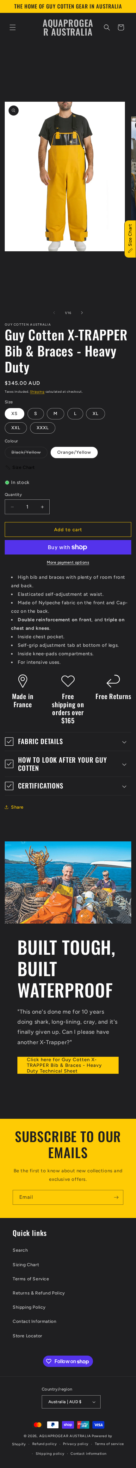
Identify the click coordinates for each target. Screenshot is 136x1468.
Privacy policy (76, 1444)
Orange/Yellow (74, 452)
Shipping (37, 392)
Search (20, 1250)
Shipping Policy (29, 1307)
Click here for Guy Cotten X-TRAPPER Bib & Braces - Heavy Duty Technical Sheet (64, 1065)
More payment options (68, 562)
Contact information (88, 1454)
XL (95, 413)
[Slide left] (54, 313)
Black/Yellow (29, 453)
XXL (15, 427)
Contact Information (34, 1321)
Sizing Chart (26, 1264)
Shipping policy (50, 1454)
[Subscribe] (116, 1197)
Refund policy (44, 1444)
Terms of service (109, 1444)
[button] (13, 27)
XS (14, 413)
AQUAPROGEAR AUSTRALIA (65, 1436)
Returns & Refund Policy (39, 1293)
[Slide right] (82, 313)
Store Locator (27, 1336)
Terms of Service (31, 1279)
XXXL (43, 427)
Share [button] (17, 807)
